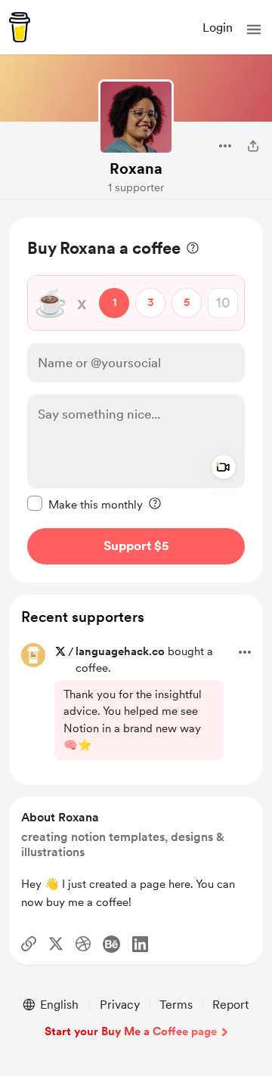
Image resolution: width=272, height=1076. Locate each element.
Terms (176, 1004)
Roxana (136, 168)
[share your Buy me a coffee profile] (253, 146)
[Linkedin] (140, 944)
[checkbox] (85, 504)
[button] (254, 29)
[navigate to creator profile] (136, 117)
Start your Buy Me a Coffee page (131, 1031)
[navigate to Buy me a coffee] (19, 27)
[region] (136, 400)
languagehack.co (120, 651)
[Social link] (28, 943)
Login (217, 27)
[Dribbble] (83, 943)
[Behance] (111, 944)
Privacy (120, 1004)
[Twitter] (55, 943)
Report (230, 1004)
